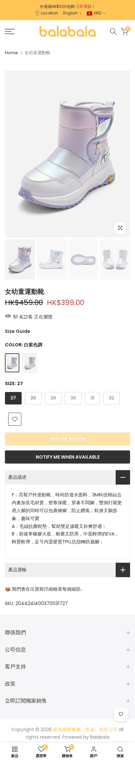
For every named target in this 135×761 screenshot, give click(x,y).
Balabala (99, 737)
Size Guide (17, 331)
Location (49, 13)
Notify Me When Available (68, 457)
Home (11, 53)
